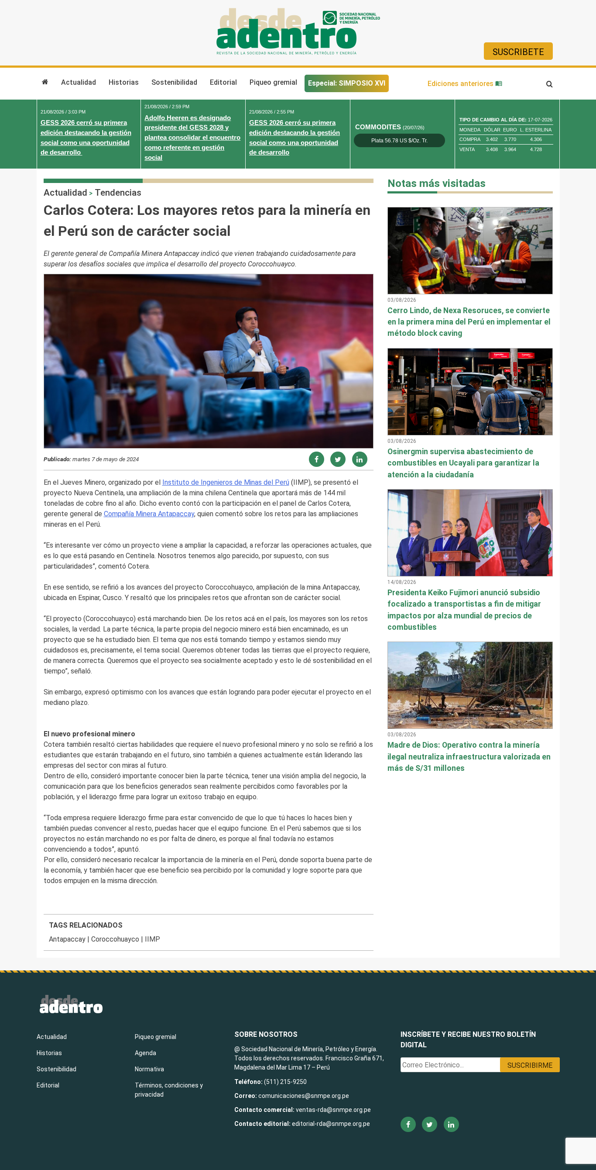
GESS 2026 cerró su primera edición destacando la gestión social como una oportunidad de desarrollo (86, 137)
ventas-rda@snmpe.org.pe (333, 1109)
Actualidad (78, 82)
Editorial (223, 82)
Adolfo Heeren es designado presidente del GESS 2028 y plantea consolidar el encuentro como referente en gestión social (192, 137)
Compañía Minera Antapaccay (149, 514)
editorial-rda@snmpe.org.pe (331, 1123)
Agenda (145, 1052)
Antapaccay (67, 939)
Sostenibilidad (174, 82)
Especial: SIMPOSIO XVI (346, 83)
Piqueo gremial (273, 82)
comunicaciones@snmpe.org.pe (304, 1095)
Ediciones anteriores (461, 83)
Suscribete (518, 52)
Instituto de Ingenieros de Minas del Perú (225, 482)
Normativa (149, 1069)
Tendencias (118, 192)
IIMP (152, 939)
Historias (124, 82)
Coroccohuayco (115, 939)
